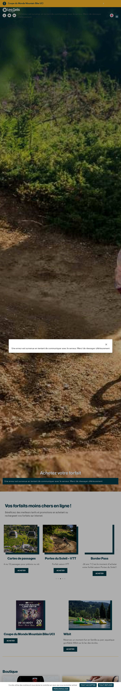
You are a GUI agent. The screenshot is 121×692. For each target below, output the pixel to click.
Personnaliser (61, 689)
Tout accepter (88, 685)
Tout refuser (105, 685)
